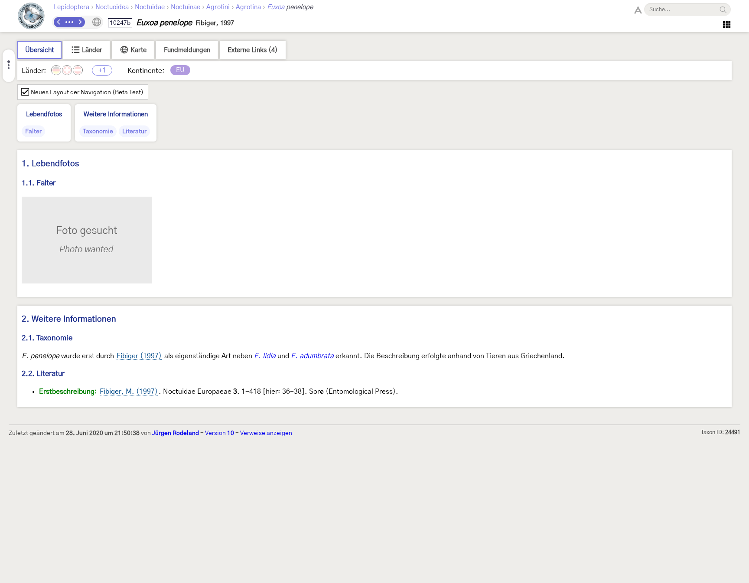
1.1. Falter (38, 183)
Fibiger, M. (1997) (129, 391)
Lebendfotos (44, 114)
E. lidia (265, 355)
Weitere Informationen (116, 114)
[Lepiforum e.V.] (31, 17)
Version (219, 433)
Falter (33, 131)
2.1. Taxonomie (47, 338)
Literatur (134, 131)
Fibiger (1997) (139, 355)
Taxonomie (98, 131)
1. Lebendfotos (50, 164)
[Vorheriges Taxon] (59, 22)
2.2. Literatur (43, 373)
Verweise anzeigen (266, 433)
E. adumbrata (312, 355)
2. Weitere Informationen (69, 319)
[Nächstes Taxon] (80, 22)
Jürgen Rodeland (175, 433)
